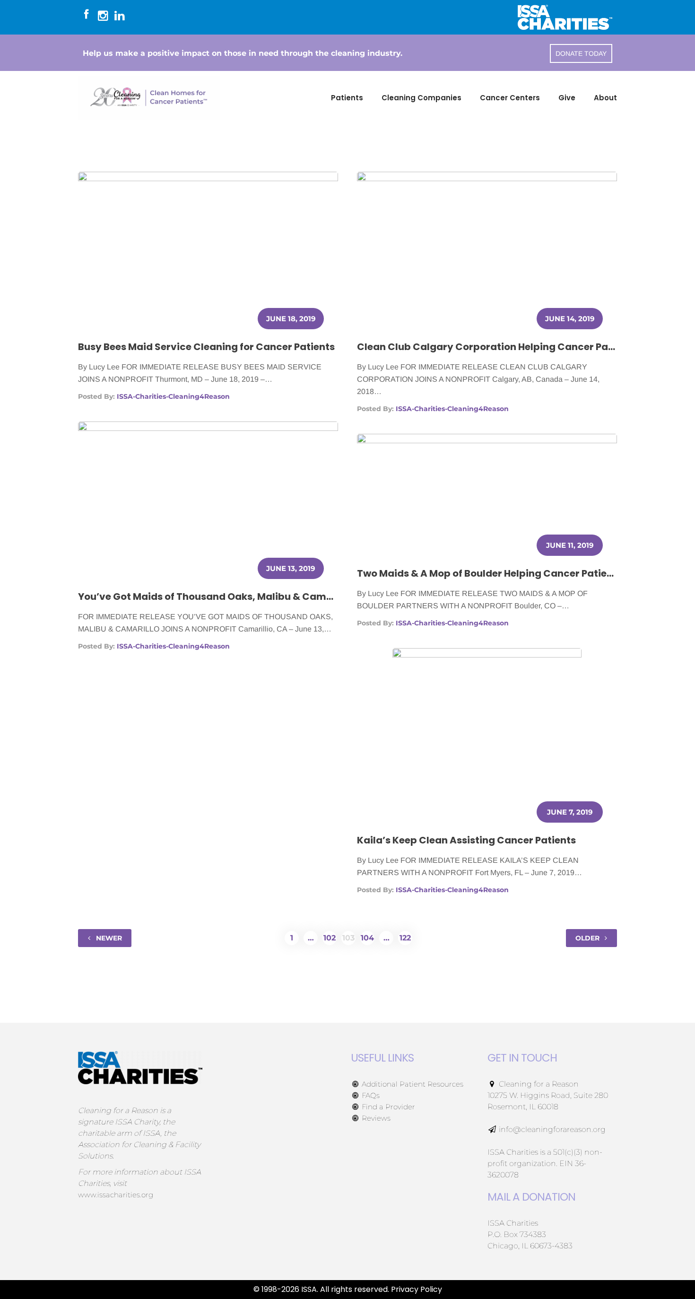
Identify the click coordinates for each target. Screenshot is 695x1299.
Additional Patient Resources (411, 1084)
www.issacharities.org (115, 1194)
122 (405, 937)
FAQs (370, 1095)
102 (329, 937)
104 (367, 937)
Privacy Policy (416, 1289)
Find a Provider (387, 1106)
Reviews (375, 1118)
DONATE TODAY (581, 53)
